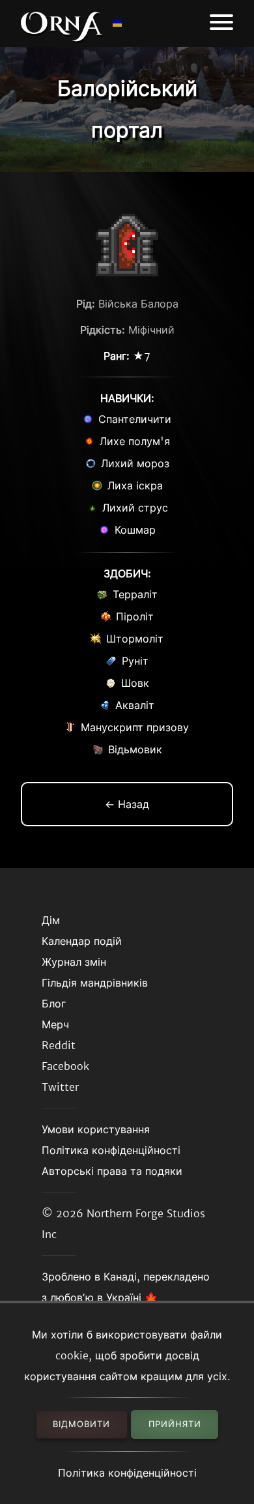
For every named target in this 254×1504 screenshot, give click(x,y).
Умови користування (96, 1129)
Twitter (60, 1086)
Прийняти (174, 1424)
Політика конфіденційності (127, 1472)
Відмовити (81, 1424)
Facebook (65, 1066)
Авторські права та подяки (112, 1171)
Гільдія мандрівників (95, 982)
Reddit (59, 1045)
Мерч (55, 1024)
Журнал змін (74, 961)
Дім (51, 920)
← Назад (127, 804)
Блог (54, 1003)
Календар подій (82, 940)
